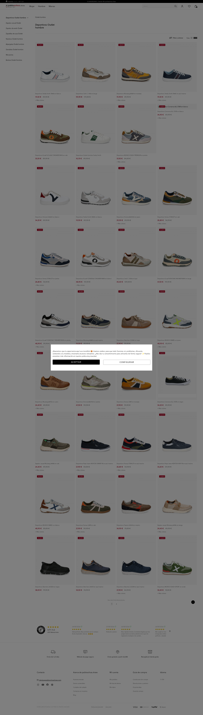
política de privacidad (89, 356)
